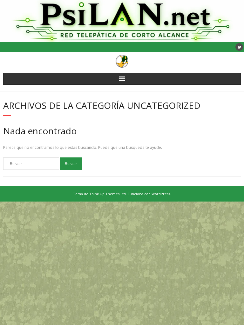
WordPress (161, 193)
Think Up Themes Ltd (107, 193)
